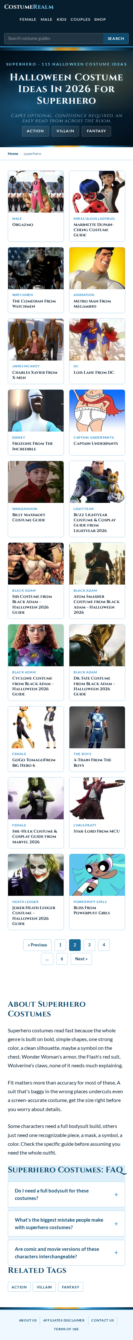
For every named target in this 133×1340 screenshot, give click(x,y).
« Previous (37, 944)
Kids (62, 19)
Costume (29, 7)
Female (28, 19)
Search (116, 38)
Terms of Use (66, 1329)
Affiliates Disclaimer (64, 1320)
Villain (65, 130)
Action (35, 130)
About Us (28, 1320)
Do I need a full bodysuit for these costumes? (66, 1194)
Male (47, 19)
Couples (80, 19)
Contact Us (102, 1320)
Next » (81, 958)
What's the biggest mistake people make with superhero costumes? (66, 1223)
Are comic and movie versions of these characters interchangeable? (66, 1252)
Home (13, 153)
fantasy (70, 1287)
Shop (100, 19)
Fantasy (97, 130)
